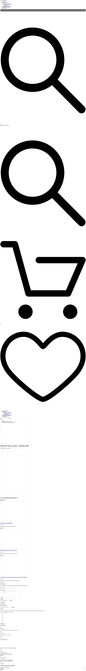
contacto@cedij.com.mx (3, 639)
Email (1, 588)
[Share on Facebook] (0, 496)
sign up (13, 607)
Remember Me (3, 654)
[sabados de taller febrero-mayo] (16, 548)
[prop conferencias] (16, 521)
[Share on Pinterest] (3, 496)
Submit (2, 598)
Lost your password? (9, 654)
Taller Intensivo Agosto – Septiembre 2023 (10, 498)
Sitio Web (1, 590)
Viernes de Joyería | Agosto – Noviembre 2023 (11, 497)
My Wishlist (2, 0)
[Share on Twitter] (1, 496)
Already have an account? (4, 660)
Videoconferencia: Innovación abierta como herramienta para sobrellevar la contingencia (13, 577)
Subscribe (1, 607)
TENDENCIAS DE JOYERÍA (6, 6)
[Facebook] (0, 9)
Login (6, 0)
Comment (1, 597)
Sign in (2, 655)
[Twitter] (1, 9)
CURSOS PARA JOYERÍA (6, 7)
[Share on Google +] (2, 496)
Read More (2, 582)
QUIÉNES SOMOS (5, 2)
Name (1, 587)
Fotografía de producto (7, 4)
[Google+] (2, 9)
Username (1, 652)
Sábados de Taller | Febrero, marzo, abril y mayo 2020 (8, 550)
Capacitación (6, 5)
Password (1, 653)
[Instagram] (3, 9)
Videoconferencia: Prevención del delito (6, 523)
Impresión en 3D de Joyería (8, 412)
